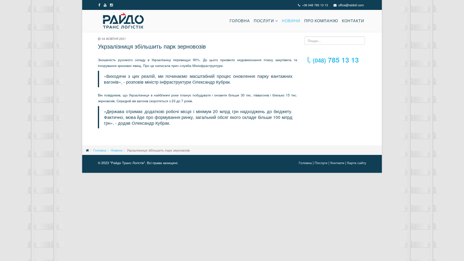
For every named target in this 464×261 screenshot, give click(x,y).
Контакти (353, 20)
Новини (291, 20)
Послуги (264, 20)
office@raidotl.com (351, 5)
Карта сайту (356, 162)
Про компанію (321, 20)
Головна (240, 20)
